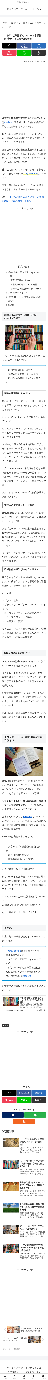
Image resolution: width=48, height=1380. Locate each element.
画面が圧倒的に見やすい (21, 280)
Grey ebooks (14, 951)
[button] (38, 53)
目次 (20, 266)
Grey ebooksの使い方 (18, 293)
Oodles (8, 122)
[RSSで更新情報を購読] (24, 1121)
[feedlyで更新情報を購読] (35, 1115)
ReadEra (26, 976)
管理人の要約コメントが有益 (23, 284)
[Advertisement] (24, 89)
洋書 (6, 1025)
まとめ (11, 305)
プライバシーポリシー (35, 1372)
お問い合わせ (13, 1372)
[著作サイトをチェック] (13, 1115)
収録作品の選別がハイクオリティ (25, 288)
